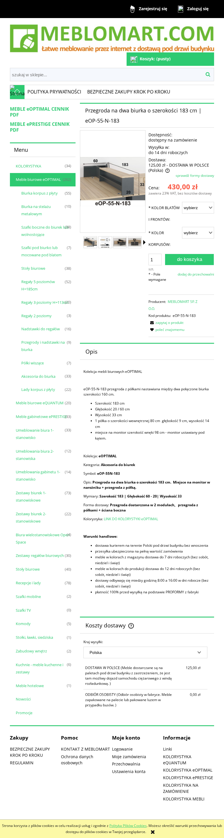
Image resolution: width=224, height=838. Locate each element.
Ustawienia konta (129, 771)
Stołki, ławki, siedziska (34, 637)
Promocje (24, 712)
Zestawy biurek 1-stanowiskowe (31, 496)
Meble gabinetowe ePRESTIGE (41, 416)
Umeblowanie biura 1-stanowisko (35, 434)
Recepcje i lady (28, 582)
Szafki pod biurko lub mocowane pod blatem (41, 251)
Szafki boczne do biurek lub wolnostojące (45, 231)
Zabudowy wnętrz (31, 651)
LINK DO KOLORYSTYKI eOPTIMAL (131, 518)
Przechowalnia (126, 764)
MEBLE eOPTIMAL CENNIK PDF (39, 112)
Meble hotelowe (30, 685)
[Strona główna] (112, 36)
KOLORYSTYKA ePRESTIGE (188, 777)
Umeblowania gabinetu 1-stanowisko (38, 475)
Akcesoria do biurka (38, 376)
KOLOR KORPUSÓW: (159, 238)
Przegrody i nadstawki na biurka (43, 346)
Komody (23, 623)
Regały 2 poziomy (36, 315)
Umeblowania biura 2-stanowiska (35, 455)
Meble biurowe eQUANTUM (40, 402)
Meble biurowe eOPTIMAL (38, 179)
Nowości (23, 699)
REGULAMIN (22, 762)
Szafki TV (23, 610)
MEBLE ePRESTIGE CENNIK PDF (40, 127)
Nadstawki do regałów (40, 328)
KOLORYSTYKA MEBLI (183, 799)
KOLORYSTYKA (28, 166)
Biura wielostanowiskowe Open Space (43, 538)
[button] (144, 242)
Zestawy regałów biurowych (40, 555)
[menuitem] (54, 92)
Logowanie (122, 749)
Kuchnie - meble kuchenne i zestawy (39, 668)
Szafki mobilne (28, 596)
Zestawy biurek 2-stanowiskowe (31, 517)
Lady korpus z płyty (38, 389)
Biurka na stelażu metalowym (36, 210)
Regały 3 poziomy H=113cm (45, 302)
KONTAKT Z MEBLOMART (85, 749)
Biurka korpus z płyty (39, 193)
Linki (167, 749)
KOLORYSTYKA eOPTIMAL (187, 770)
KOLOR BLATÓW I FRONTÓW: (164, 213)
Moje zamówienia (129, 756)
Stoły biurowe (33, 268)
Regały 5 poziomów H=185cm (38, 285)
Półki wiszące (32, 363)
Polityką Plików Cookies (128, 825)
